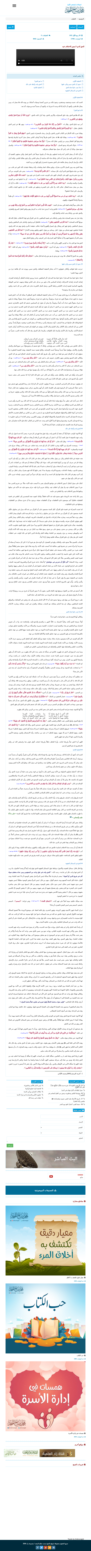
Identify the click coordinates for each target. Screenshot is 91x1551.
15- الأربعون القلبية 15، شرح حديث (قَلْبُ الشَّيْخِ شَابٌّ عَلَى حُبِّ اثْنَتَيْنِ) (67, 1086)
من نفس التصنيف (75, 1082)
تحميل (10, 27)
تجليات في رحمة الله (35, 1098)
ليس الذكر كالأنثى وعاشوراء (33, 1085)
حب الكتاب (80, 1355)
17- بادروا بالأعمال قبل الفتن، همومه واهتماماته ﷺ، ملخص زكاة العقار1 (68, 1100)
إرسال (10, 1145)
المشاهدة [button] (72, 27)
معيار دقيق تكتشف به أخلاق (75, 1277)
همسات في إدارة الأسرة (76, 1433)
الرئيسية (81, 19)
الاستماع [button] (80, 27)
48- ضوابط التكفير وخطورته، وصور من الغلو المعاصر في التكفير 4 (66, 1094)
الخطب (73, 19)
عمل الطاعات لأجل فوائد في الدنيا (72, 1090)
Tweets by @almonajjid (76, 1539)
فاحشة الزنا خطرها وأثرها (33, 1088)
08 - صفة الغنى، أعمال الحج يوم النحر (71, 1104)
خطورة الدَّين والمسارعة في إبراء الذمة (29, 1095)
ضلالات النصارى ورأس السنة (33, 1092)
